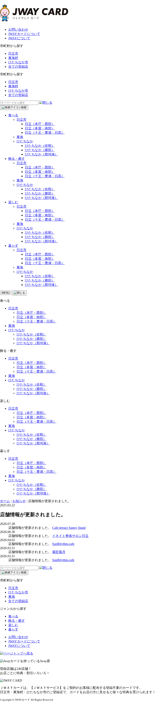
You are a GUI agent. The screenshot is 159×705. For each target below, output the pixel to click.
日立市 (13, 53)
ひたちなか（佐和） (40, 145)
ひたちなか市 (18, 62)
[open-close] (19, 292)
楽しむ (13, 202)
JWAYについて (19, 38)
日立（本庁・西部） (40, 124)
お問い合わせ (18, 29)
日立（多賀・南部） (40, 128)
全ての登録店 (18, 66)
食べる (13, 115)
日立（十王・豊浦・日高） (45, 132)
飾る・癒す (16, 158)
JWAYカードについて (24, 34)
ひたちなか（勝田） (40, 150)
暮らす (13, 245)
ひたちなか (25, 141)
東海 (20, 137)
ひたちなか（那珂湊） (41, 154)
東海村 (13, 58)
